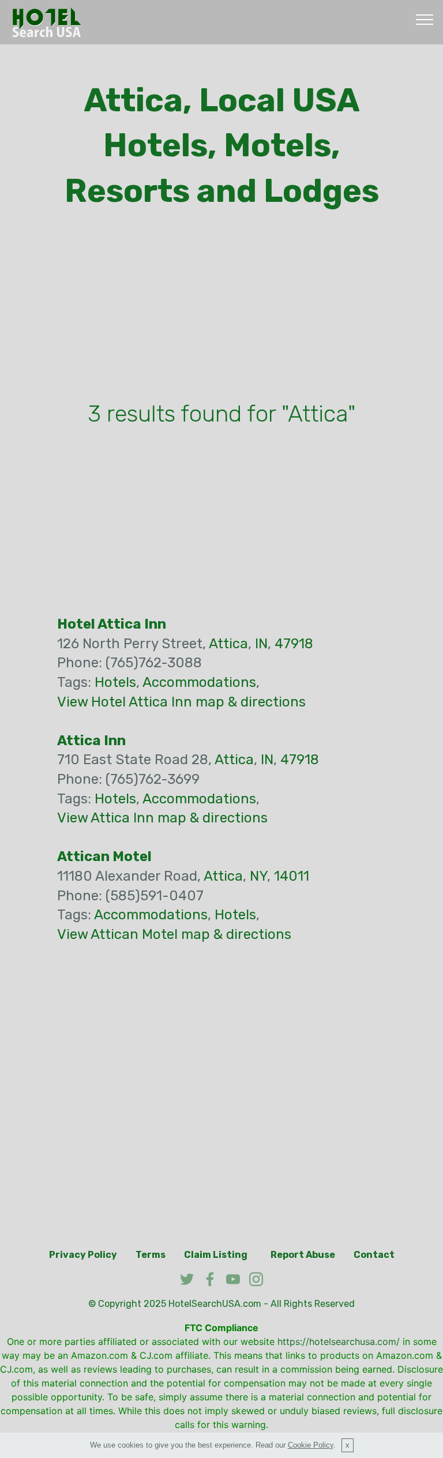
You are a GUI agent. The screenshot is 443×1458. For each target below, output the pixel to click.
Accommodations (199, 682)
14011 (291, 876)
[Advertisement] (221, 308)
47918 (294, 644)
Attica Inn (91, 740)
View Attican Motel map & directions (174, 934)
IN (261, 644)
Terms (151, 1254)
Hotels (115, 682)
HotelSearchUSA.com (214, 1303)
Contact (374, 1254)
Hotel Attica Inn (111, 624)
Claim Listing (215, 1254)
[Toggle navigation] (425, 19)
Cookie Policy (310, 1445)
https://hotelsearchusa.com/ (338, 1341)
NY (258, 876)
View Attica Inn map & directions (162, 818)
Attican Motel (104, 856)
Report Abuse (303, 1254)
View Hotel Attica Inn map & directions (181, 702)
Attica (228, 644)
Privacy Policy (83, 1254)
